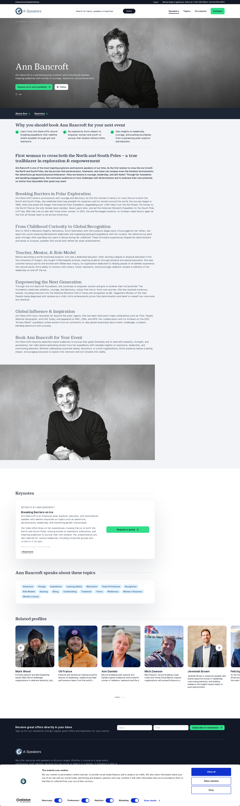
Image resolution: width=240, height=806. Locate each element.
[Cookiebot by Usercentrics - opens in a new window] (23, 801)
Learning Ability (74, 586)
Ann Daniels (110, 671)
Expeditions (56, 586)
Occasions (201, 11)
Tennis (99, 591)
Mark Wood (23, 671)
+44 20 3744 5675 (217, 2)
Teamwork (86, 591)
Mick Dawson (153, 671)
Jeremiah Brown (199, 671)
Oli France (65, 671)
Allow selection (211, 781)
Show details (150, 800)
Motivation (92, 586)
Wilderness (113, 591)
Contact (217, 11)
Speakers (174, 11)
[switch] (85, 800)
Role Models (29, 591)
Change (42, 586)
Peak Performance (111, 586)
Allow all (211, 772)
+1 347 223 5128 (200, 2)
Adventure (28, 586)
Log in (155, 2)
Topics (187, 11)
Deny (211, 790)
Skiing (55, 591)
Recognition (131, 586)
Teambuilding (70, 591)
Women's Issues (31, 596)
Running (44, 591)
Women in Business (132, 591)
